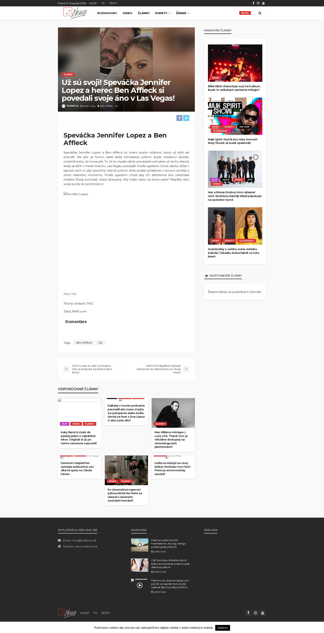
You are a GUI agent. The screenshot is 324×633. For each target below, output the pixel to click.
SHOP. (93, 3)
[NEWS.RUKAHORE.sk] (75, 13)
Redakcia (73, 105)
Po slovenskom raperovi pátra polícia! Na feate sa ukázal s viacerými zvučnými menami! (125, 495)
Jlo (116, 105)
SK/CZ (226, 179)
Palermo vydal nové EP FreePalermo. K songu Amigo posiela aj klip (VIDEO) (168, 543)
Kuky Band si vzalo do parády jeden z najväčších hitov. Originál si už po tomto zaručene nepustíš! (79, 438)
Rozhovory (107, 13)
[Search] (260, 13)
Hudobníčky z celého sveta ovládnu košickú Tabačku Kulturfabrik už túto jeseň (233, 252)
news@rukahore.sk (83, 540)
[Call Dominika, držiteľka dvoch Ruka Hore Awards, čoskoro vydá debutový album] (139, 565)
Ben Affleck (106, 105)
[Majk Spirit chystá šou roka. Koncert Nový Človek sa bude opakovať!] (235, 116)
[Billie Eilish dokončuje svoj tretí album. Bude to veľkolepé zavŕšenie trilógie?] (235, 63)
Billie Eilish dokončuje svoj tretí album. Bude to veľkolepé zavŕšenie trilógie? (234, 88)
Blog (245, 12)
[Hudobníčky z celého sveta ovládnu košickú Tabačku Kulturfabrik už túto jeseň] (235, 226)
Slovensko (220, 131)
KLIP (64, 424)
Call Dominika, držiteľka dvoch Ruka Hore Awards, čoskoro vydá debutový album (170, 563)
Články (144, 13)
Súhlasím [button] (223, 627)
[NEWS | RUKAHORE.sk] (67, 613)
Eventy (161, 13)
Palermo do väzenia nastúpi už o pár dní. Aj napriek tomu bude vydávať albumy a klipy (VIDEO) (170, 584)
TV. (103, 3)
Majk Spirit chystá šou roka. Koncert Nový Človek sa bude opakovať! (232, 141)
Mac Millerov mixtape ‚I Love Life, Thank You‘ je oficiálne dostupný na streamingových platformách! (171, 440)
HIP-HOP (244, 127)
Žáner (181, 13)
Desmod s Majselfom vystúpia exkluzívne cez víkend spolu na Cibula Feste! (77, 468)
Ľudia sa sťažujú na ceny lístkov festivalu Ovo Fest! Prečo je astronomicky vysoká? (172, 468)
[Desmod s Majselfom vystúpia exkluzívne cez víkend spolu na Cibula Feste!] (79, 457)
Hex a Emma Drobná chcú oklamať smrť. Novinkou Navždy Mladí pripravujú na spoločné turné (234, 196)
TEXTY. (114, 3)
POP (250, 179)
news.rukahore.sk (86, 546)
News (76, 424)
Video (127, 13)
